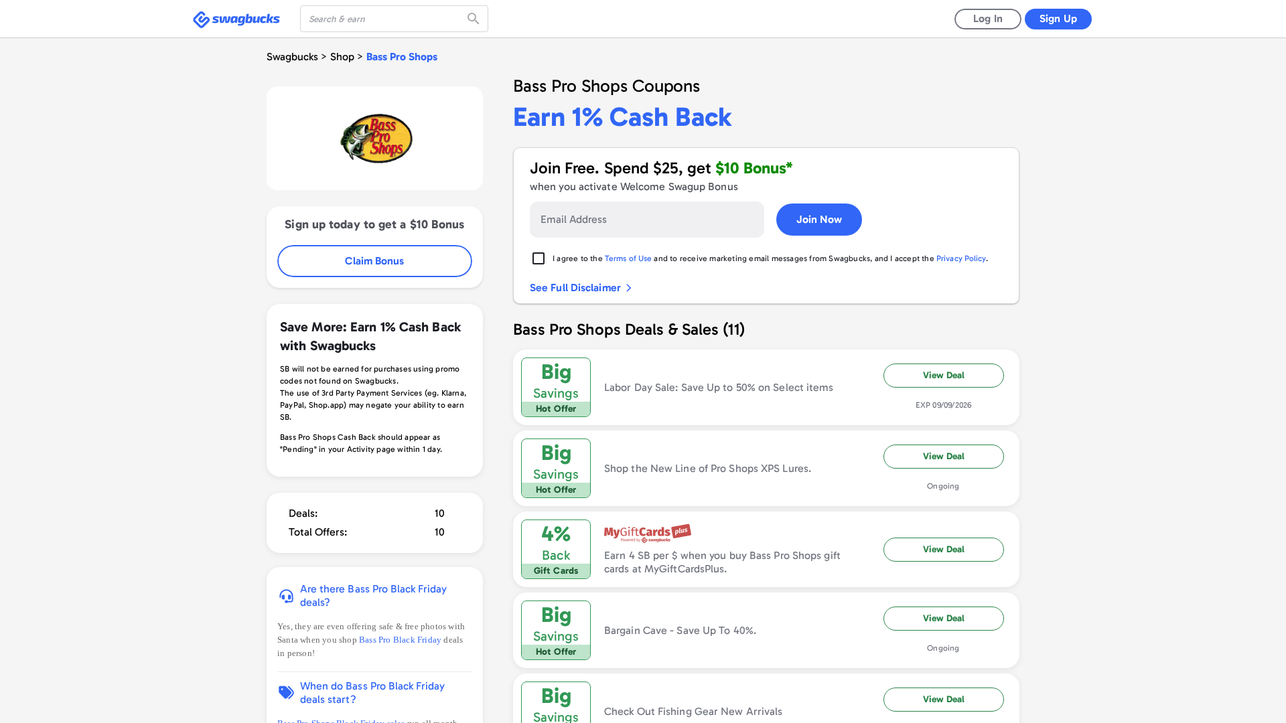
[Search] (475, 18)
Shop (342, 56)
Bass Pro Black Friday (401, 640)
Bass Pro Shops (401, 56)
